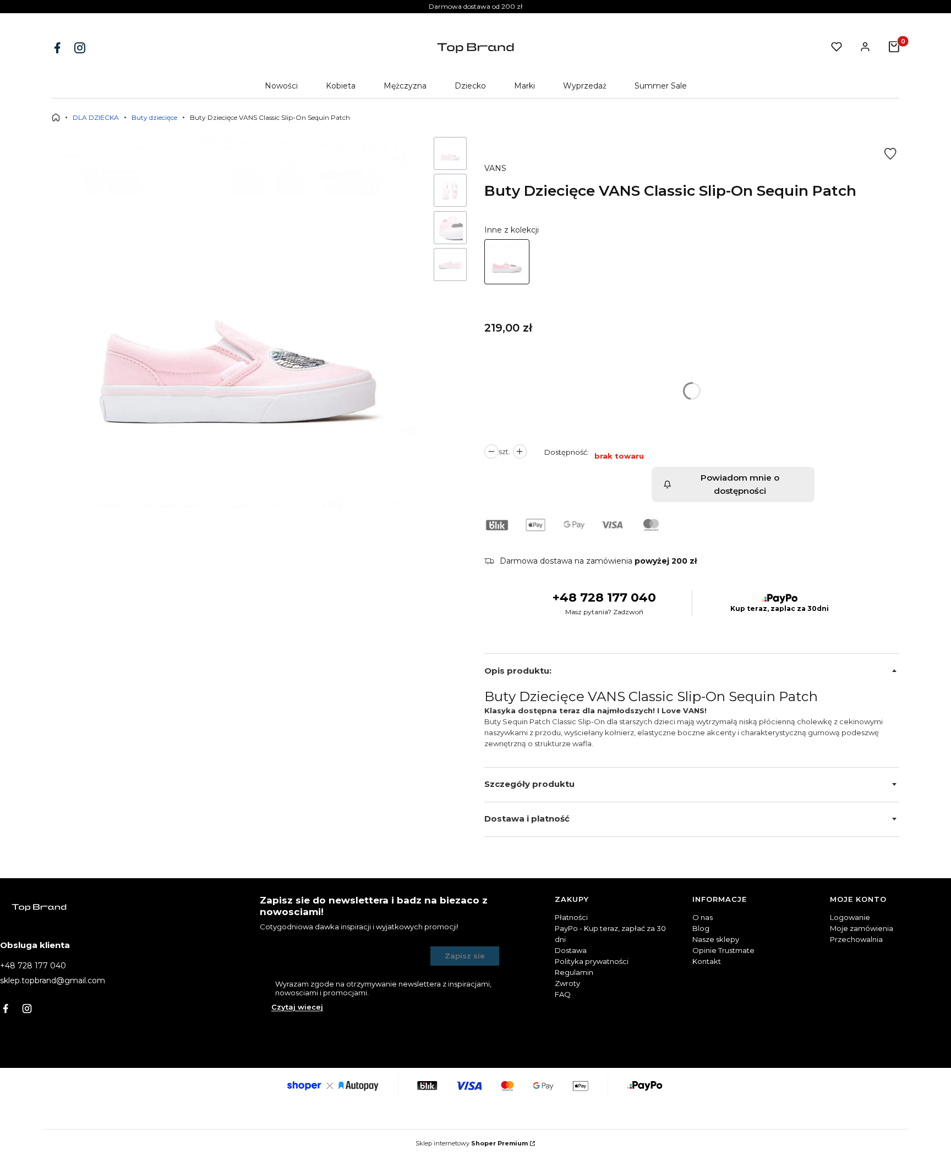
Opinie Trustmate (723, 950)
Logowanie (850, 917)
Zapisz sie (465, 955)
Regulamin (574, 972)
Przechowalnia (856, 939)
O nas (702, 917)
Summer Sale (661, 86)
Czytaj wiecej (297, 1006)
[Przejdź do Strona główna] (56, 117)
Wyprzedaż (584, 86)
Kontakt (706, 961)
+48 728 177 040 (604, 597)
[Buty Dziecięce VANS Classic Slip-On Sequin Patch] (506, 261)
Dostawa (571, 950)
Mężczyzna (405, 86)
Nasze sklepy (715, 939)
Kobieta (341, 86)
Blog (700, 928)
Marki (524, 86)
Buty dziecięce (154, 117)
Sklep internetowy (472, 1143)
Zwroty (567, 983)
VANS (495, 168)
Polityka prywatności (591, 961)
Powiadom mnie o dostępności (740, 484)
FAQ (563, 994)
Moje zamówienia (861, 928)
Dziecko (470, 86)
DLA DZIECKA (96, 117)
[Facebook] (58, 47)
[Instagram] (81, 47)
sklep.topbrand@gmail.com (52, 980)
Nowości (281, 86)
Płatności (571, 917)
